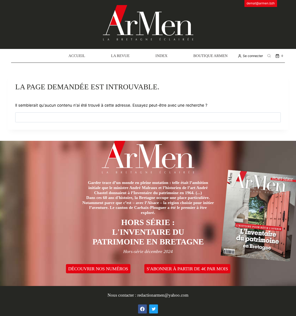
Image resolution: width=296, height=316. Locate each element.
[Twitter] (153, 308)
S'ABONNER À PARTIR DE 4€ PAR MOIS (187, 268)
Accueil (76, 56)
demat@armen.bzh (261, 3)
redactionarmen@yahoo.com (162, 295)
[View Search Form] (269, 56)
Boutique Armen (210, 56)
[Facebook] (142, 308)
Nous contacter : (122, 295)
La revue (120, 56)
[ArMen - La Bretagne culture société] (148, 22)
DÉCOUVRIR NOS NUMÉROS (98, 268)
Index (161, 56)
